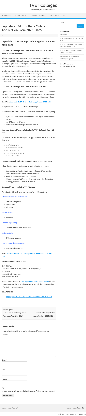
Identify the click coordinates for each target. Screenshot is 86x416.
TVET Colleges (43, 5)
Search (62, 23)
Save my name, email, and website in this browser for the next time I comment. (28, 391)
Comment (6, 334)
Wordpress (82, 414)
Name (4, 360)
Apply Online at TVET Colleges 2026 (14, 15)
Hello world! (63, 34)
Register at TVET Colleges (59, 15)
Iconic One (61, 414)
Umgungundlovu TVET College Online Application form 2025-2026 (29, 297)
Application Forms (38, 15)
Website (5, 379)
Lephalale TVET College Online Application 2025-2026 (30, 102)
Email (4, 369)
